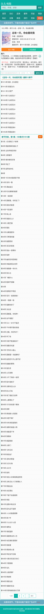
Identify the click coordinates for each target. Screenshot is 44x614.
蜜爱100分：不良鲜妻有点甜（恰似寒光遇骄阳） (20, 68)
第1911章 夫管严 (7, 91)
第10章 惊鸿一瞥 (7, 182)
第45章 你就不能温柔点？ (10, 341)
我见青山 (26, 62)
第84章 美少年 (6, 518)
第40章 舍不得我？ (7, 318)
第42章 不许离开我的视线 (10, 327)
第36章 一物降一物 (7, 300)
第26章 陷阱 (5, 255)
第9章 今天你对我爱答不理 (10, 178)
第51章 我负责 (6, 368)
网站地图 (22, 611)
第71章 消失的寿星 (7, 459)
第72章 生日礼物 (7, 463)
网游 (40, 13)
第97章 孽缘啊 (6, 577)
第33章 (3, 286)
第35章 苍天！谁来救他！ (10, 295)
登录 (40, 18)
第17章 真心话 (6, 214)
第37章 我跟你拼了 (7, 305)
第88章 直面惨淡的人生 (9, 536)
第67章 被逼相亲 (7, 441)
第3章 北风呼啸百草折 (8, 150)
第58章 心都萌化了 (7, 400)
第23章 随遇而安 (7, 241)
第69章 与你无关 (7, 450)
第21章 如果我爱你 (7, 232)
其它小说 (13, 28)
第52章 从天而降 (7, 373)
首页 (4, 13)
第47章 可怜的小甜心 (8, 350)
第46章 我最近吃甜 (7, 345)
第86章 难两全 (6, 527)
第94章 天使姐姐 (7, 563)
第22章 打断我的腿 (7, 237)
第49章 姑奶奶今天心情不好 (11, 359)
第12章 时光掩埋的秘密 (9, 191)
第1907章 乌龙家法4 (8, 109)
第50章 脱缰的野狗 (7, 363)
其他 (18, 18)
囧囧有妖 (20, 36)
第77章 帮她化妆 (7, 486)
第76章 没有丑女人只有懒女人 (11, 481)
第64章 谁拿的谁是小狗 (9, 427)
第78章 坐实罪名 (7, 490)
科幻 (4, 18)
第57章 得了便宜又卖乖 (9, 395)
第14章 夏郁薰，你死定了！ (11, 200)
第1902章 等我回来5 (8, 132)
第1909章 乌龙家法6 (8, 100)
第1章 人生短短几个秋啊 (9, 141)
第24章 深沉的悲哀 (7, 246)
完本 (33, 18)
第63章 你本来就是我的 (9, 422)
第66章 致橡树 (6, 436)
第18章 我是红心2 (7, 218)
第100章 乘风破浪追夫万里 (10, 590)
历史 (33, 13)
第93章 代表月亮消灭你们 (10, 558)
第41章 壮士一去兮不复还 (10, 323)
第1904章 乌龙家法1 (8, 123)
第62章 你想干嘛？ (7, 418)
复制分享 (39, 73)
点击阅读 (32, 49)
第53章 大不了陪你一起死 (10, 377)
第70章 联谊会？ (7, 454)
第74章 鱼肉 (5, 472)
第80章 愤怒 (5, 499)
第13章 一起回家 (7, 196)
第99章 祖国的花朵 (7, 586)
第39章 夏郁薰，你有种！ (10, 314)
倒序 (40, 137)
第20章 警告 (5, 227)
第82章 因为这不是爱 (8, 509)
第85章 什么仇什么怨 (8, 522)
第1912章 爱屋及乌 (7, 86)
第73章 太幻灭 (6, 468)
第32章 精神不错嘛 (7, 282)
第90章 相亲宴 (6, 545)
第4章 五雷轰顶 (6, 155)
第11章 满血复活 (7, 187)
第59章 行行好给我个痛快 (10, 404)
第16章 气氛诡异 (7, 209)
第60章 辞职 (5, 409)
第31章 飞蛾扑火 (7, 277)
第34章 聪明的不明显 (8, 291)
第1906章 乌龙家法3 (8, 114)
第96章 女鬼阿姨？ (7, 572)
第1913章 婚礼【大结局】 (29, 45)
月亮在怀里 (9, 64)
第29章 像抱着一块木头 (9, 268)
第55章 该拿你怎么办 (8, 386)
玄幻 (11, 13)
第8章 (3, 173)
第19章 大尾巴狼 (7, 223)
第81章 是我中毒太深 (8, 504)
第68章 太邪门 (6, 445)
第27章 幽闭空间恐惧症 (9, 259)
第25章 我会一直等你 (8, 250)
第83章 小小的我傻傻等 (9, 513)
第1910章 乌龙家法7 (8, 95)
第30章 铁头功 (6, 273)
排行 (25, 18)
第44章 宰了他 (6, 336)
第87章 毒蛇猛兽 (7, 531)
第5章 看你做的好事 (8, 159)
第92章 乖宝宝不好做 (8, 554)
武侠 (18, 13)
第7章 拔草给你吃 (7, 169)
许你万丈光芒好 (15, 62)
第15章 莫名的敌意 (7, 205)
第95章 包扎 (5, 568)
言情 (11, 18)
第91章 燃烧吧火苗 (7, 549)
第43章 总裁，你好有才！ (10, 332)
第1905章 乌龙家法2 (8, 118)
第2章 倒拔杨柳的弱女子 (9, 146)
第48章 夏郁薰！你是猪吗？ (11, 354)
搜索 (40, 7)
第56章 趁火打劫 (7, 391)
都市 (25, 13)
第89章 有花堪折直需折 (9, 540)
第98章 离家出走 (7, 581)
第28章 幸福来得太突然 (9, 264)
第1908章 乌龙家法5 (8, 104)
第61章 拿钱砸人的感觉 (9, 413)
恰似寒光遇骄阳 (19, 64)
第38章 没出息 (6, 309)
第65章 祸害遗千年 (7, 431)
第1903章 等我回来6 (8, 127)
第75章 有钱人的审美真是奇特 (11, 477)
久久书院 (6, 4)
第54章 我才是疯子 (7, 382)
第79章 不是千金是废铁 (9, 495)
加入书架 (11, 49)
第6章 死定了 (5, 164)
